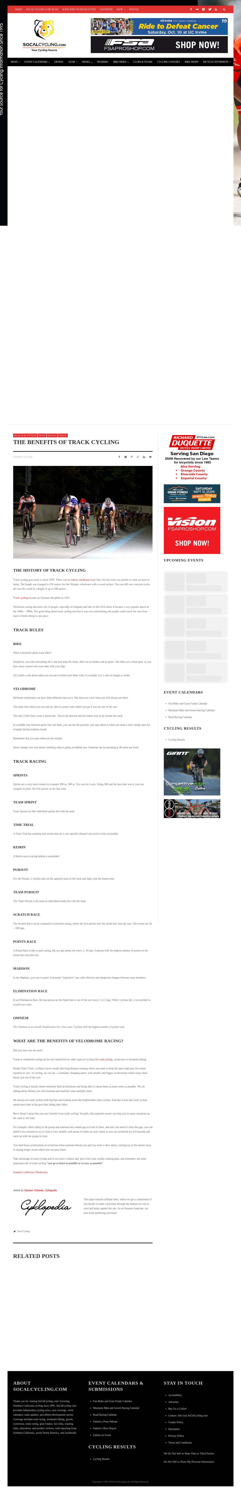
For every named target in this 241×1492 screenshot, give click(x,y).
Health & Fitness (25, 435)
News (42, 435)
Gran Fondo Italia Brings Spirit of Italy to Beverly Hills (64, 251)
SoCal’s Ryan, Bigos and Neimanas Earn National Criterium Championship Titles (84, 296)
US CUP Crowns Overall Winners (42, 162)
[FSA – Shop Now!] (159, 44)
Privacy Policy (176, 1435)
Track (63, 435)
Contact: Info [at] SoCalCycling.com (188, 1415)
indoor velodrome (80, 579)
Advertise (173, 1402)
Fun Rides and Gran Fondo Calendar (187, 703)
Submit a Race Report (104, 1428)
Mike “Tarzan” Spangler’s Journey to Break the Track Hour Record (82, 1312)
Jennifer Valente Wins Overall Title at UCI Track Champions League (129, 1360)
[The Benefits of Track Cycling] (83, 512)
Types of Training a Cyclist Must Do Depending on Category (33, 1362)
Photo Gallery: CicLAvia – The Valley (47, 206)
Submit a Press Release (105, 1421)
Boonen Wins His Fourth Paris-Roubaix (47, 385)
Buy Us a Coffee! (177, 1408)
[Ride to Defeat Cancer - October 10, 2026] (159, 26)
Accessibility (175, 1395)
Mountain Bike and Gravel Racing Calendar (191, 710)
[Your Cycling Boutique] (192, 808)
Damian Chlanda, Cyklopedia (40, 1190)
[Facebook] (191, 9)
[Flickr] (197, 9)
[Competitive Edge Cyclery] (192, 771)
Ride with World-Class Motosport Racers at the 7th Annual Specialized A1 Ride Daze (89, 341)
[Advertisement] (192, 845)
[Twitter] (209, 9)
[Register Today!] (192, 493)
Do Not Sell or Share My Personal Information (189, 1461)
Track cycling (20, 597)
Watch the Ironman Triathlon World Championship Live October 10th (76, 72)
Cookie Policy (175, 1422)
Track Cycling (23, 1231)
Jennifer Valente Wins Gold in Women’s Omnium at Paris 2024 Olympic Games (130, 1312)
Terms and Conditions (180, 1442)
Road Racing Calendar (180, 717)
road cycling (105, 1059)
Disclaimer (174, 1429)
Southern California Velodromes (30, 1172)
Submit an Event (102, 1435)
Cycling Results (176, 739)
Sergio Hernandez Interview (39, 117)
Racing (52, 435)
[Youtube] (216, 9)
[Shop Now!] (192, 530)
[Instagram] (203, 9)
